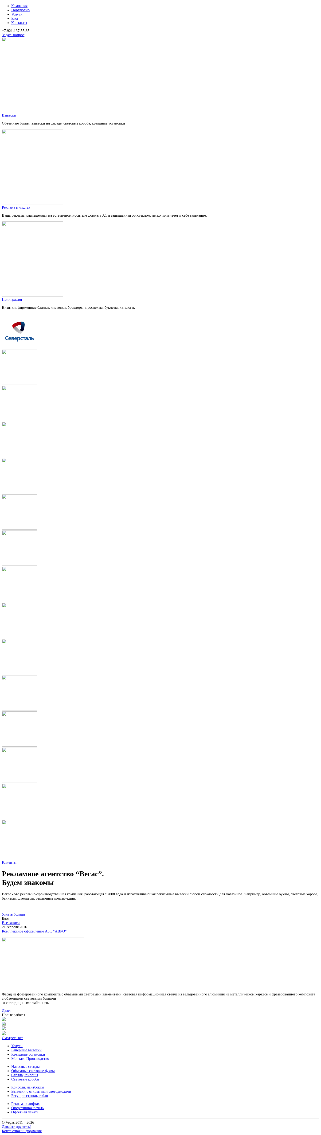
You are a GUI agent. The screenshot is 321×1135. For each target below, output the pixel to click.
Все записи (11, 923)
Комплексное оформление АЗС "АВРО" (34, 931)
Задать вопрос (13, 35)
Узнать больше (13, 914)
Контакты (19, 23)
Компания (19, 6)
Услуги (17, 14)
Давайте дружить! (16, 1127)
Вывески (9, 115)
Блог (15, 18)
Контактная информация (22, 1131)
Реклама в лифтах (16, 207)
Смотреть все (12, 1038)
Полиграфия (12, 299)
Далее (6, 1011)
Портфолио (20, 10)
